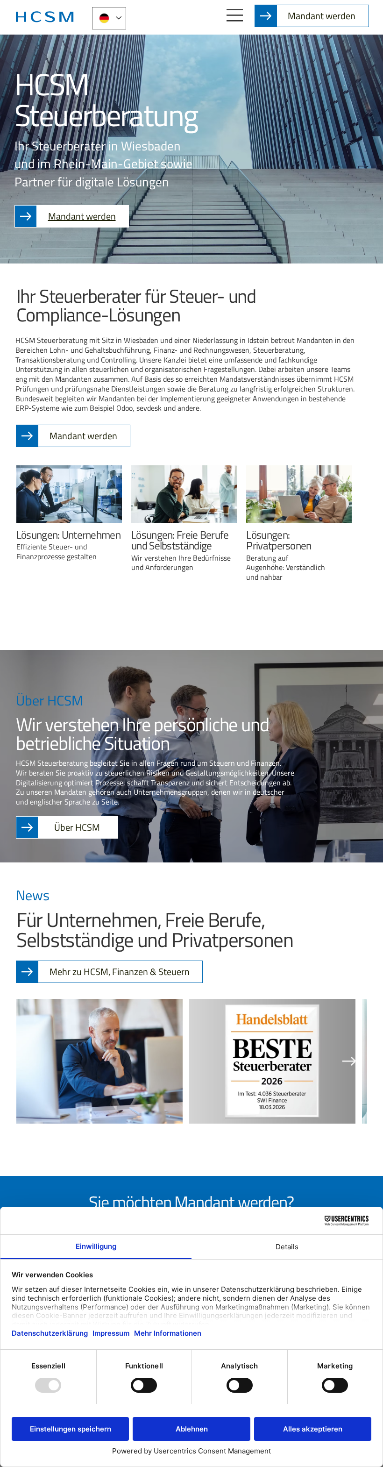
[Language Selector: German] (109, 18)
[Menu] (235, 15)
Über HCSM (77, 827)
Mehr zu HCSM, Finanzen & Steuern (120, 971)
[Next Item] (349, 1061)
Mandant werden (321, 15)
